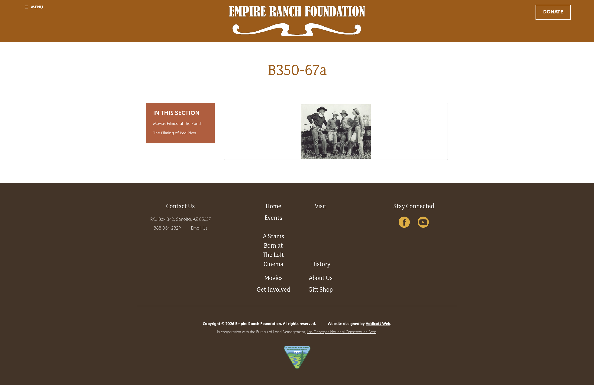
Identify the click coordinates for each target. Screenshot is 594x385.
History (320, 264)
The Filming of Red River (174, 133)
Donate (553, 12)
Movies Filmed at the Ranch (178, 124)
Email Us (199, 229)
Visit (320, 206)
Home (273, 206)
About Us (321, 278)
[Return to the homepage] (297, 21)
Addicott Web (378, 324)
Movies (273, 278)
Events (273, 217)
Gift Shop (320, 289)
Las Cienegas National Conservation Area (341, 332)
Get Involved (273, 289)
